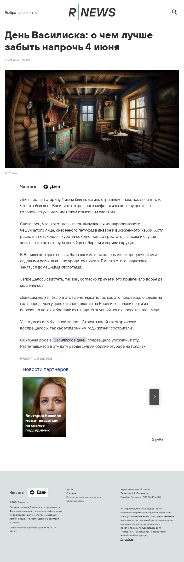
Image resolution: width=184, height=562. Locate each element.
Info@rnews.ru (140, 493)
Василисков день (69, 339)
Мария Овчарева (36, 358)
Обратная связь (75, 500)
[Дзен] (51, 186)
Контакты (71, 493)
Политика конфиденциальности (84, 497)
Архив (69, 489)
